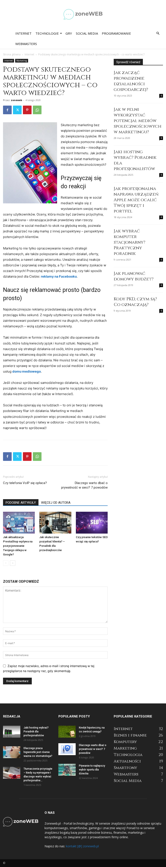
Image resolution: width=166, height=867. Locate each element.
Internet (23, 33)
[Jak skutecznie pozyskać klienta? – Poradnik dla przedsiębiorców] (55, 523)
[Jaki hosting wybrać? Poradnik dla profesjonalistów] (11, 732)
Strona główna (12, 54)
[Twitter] (17, 110)
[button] (158, 33)
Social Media (87, 33)
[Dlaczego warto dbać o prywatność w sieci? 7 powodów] (67, 749)
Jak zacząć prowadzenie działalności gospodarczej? (131, 81)
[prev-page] (5, 563)
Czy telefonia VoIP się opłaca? (25, 483)
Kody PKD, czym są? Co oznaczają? (135, 301)
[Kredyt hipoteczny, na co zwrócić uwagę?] (67, 732)
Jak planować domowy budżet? (133, 276)
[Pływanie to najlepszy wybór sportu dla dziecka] (67, 770)
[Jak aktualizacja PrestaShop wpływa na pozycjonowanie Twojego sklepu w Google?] (19, 523)
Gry (68, 33)
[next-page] (12, 563)
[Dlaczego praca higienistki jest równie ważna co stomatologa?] (11, 752)
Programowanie (116, 33)
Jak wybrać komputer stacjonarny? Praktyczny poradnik (129, 242)
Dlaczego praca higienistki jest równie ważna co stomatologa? (38, 752)
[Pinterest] (27, 110)
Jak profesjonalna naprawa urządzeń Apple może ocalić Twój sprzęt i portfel (136, 200)
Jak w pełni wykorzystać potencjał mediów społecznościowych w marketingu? (137, 120)
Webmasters (26, 44)
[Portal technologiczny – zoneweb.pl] (83, 14)
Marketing (21, 60)
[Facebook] (7, 110)
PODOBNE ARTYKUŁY (21, 503)
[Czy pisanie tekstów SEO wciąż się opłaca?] (92, 523)
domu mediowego (26, 371)
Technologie (47, 33)
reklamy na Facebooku (59, 276)
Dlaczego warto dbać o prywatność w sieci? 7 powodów (84, 485)
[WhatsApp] (37, 110)
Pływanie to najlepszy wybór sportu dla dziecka (92, 769)
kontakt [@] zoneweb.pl (82, 846)
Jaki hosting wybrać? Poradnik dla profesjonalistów (135, 160)
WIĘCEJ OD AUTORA (55, 503)
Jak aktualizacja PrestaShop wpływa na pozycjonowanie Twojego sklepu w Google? (17, 546)
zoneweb (16, 100)
